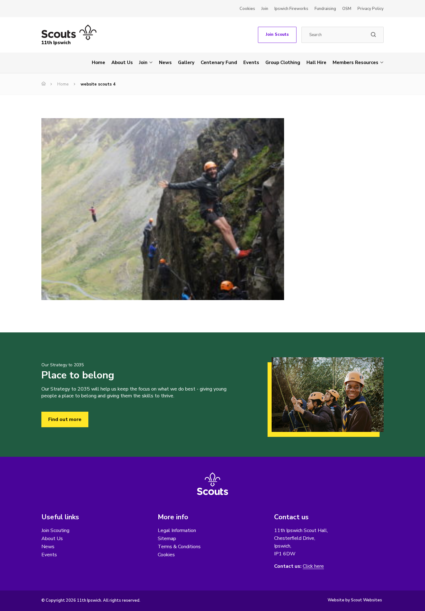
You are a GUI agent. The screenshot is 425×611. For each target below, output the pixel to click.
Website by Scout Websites (355, 600)
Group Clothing (282, 62)
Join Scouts (277, 34)
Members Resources (355, 62)
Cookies (247, 9)
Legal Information (177, 530)
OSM (346, 9)
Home (98, 62)
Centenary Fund (219, 62)
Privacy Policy (370, 9)
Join (264, 9)
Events (251, 62)
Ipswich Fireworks (291, 9)
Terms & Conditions (179, 546)
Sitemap (167, 538)
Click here (313, 566)
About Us (122, 62)
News (165, 62)
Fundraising (325, 9)
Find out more (65, 419)
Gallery (186, 62)
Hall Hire (316, 62)
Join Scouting (55, 530)
